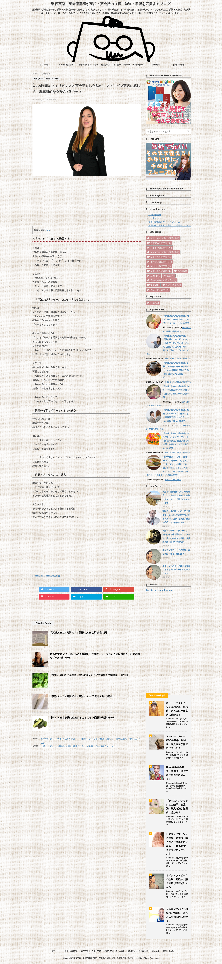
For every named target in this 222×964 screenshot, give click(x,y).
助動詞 (155, 275)
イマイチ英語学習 (160, 266)
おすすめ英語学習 (160, 243)
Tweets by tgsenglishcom (159, 590)
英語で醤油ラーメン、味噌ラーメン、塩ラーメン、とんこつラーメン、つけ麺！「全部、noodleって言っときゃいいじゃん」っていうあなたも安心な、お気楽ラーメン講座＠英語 (168, 466)
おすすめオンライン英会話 (164, 238)
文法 (154, 285)
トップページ (43, 65)
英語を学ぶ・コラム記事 (111, 65)
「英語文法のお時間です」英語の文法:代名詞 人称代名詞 (81, 696)
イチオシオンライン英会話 (164, 252)
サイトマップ (154, 218)
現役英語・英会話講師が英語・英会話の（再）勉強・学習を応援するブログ (111, 4)
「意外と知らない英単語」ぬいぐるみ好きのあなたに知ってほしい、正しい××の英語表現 (176, 391)
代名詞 (182, 271)
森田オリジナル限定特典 (133, 65)
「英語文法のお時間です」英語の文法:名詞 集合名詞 (78, 632)
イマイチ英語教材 (160, 271)
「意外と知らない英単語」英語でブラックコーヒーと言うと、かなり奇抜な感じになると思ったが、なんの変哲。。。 (176, 370)
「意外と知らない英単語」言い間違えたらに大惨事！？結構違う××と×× (89, 675)
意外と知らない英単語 (163, 280)
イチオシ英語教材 (161, 261)
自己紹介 (156, 65)
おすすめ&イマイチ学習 (88, 65)
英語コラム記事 (53, 576)
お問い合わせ (178, 65)
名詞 (170, 275)
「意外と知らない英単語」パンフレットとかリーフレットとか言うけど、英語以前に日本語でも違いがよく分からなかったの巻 (176, 440)
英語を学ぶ (40, 576)
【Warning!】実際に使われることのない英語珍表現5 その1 (82, 717)
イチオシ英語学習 (66, 65)
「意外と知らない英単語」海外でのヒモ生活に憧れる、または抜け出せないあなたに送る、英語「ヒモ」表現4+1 (176, 415)
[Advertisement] (86, 202)
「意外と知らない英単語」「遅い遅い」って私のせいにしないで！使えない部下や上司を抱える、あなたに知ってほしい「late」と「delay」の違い (168, 345)
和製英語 (154, 302)
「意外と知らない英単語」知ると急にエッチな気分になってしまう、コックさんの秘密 (176, 319)
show (47, 230)
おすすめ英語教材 (161, 247)
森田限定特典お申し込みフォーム (164, 222)
